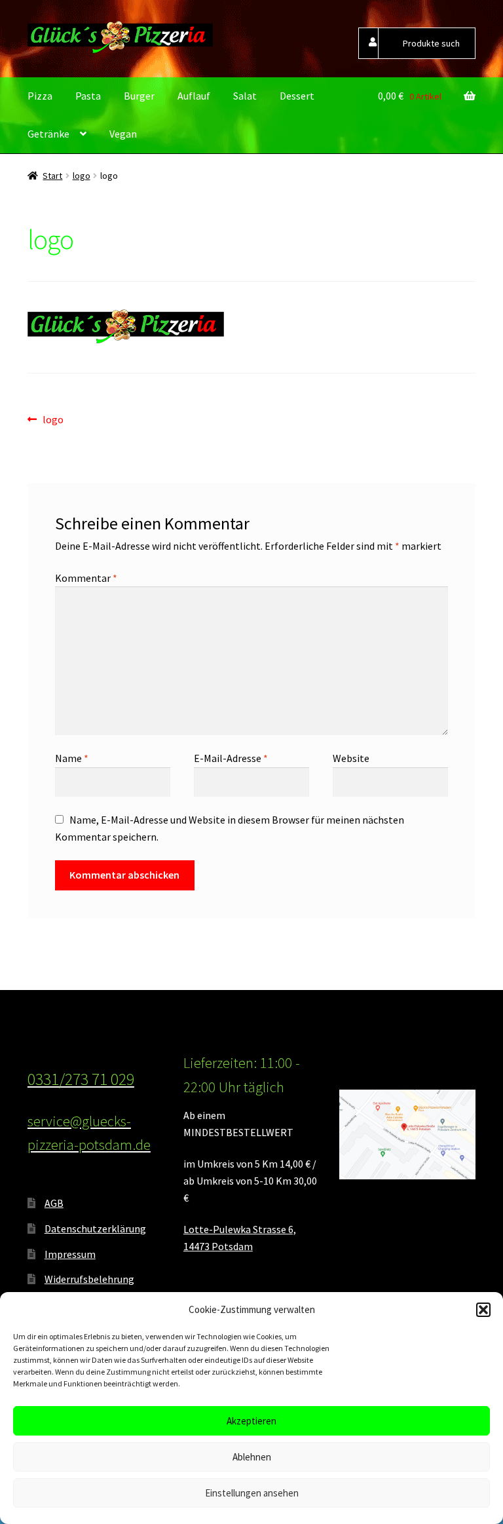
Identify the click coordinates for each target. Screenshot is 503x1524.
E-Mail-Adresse (231, 758)
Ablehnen (252, 1457)
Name (71, 758)
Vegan (123, 133)
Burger (139, 95)
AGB (54, 1203)
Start (52, 175)
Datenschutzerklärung (95, 1228)
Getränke (48, 133)
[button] (483, 1309)
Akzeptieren (251, 1421)
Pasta (88, 95)
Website (351, 758)
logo (81, 175)
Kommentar (86, 577)
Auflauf (193, 95)
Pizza (40, 95)
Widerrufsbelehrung (89, 1279)
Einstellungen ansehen (252, 1493)
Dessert (297, 95)
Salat (245, 95)
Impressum (70, 1254)
